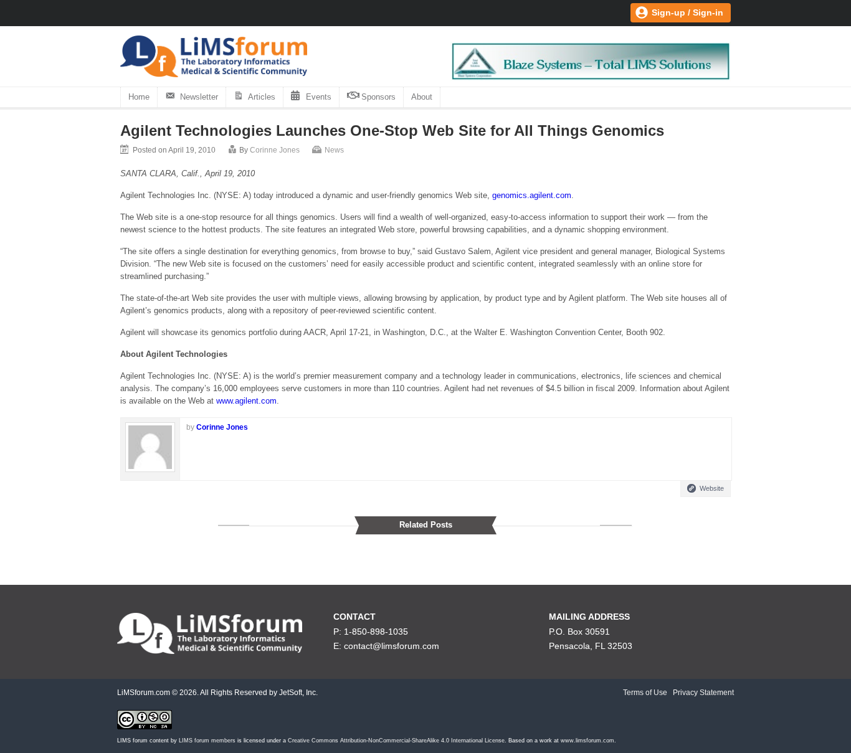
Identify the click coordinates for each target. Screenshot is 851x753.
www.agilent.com (246, 400)
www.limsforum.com (587, 740)
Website (712, 488)
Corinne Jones (275, 150)
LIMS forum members (207, 740)
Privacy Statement (703, 692)
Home (139, 97)
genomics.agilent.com (531, 195)
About (421, 97)
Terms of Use (645, 692)
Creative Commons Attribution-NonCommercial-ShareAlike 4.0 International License (396, 740)
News (334, 150)
